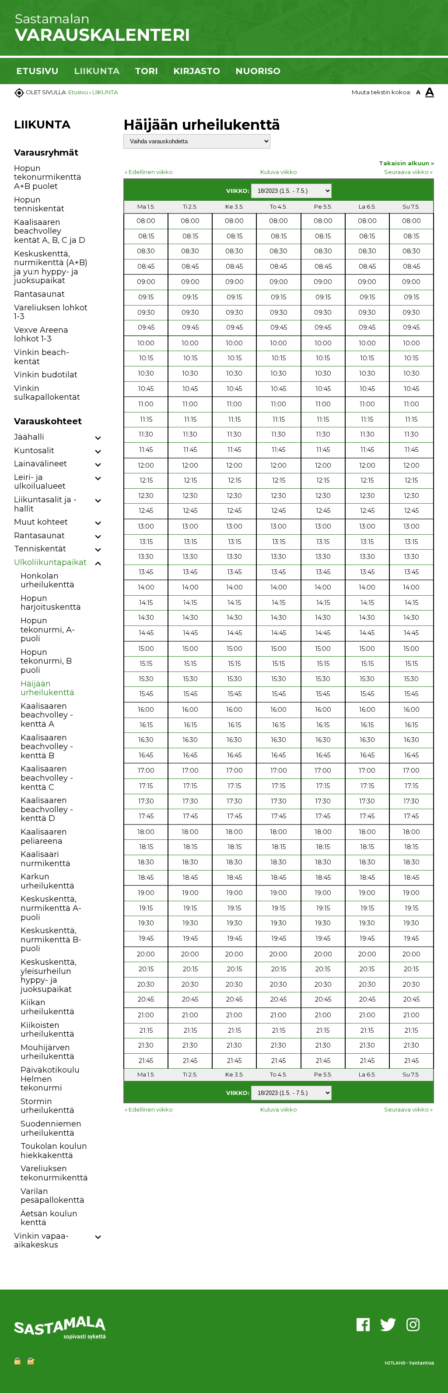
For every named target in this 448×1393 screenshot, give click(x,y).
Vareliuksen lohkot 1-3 (51, 312)
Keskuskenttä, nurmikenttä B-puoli (51, 939)
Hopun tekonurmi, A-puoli (48, 629)
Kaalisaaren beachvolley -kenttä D (47, 809)
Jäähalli (29, 437)
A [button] (418, 92)
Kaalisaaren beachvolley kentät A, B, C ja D (49, 231)
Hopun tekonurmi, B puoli (46, 661)
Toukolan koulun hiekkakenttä (54, 1150)
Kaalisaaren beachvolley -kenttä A (47, 715)
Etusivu (78, 92)
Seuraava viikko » (408, 171)
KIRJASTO (196, 71)
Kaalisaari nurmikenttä (45, 858)
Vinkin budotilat (45, 375)
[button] (98, 438)
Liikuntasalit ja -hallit (45, 504)
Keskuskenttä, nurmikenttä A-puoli (51, 908)
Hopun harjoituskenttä (51, 602)
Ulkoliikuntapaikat (50, 562)
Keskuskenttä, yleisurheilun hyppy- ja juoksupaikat (49, 975)
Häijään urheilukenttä (47, 688)
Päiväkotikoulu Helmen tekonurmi (50, 1079)
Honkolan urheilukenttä (47, 580)
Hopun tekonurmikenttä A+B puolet (47, 177)
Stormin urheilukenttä (47, 1106)
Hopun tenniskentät (39, 204)
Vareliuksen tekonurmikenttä (54, 1173)
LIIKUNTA (96, 71)
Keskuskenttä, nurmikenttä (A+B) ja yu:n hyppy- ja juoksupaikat (51, 267)
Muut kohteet (41, 522)
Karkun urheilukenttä (47, 881)
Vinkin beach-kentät (41, 357)
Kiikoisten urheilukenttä (47, 1029)
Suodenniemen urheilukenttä (51, 1128)
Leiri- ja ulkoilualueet (40, 482)
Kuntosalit (34, 450)
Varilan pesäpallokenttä (52, 1196)
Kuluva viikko (278, 171)
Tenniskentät (40, 549)
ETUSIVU (37, 71)
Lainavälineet (40, 464)
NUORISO (257, 71)
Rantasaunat (39, 294)
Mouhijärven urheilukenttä (47, 1052)
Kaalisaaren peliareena (44, 836)
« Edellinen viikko (149, 171)
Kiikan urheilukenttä (47, 1007)
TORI (146, 71)
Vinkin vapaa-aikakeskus (41, 1240)
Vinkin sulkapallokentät (47, 393)
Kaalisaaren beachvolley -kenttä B (47, 746)
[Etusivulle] (101, 39)
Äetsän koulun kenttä (49, 1218)
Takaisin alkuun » (406, 163)
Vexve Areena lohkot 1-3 (41, 334)
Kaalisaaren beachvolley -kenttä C (47, 778)
